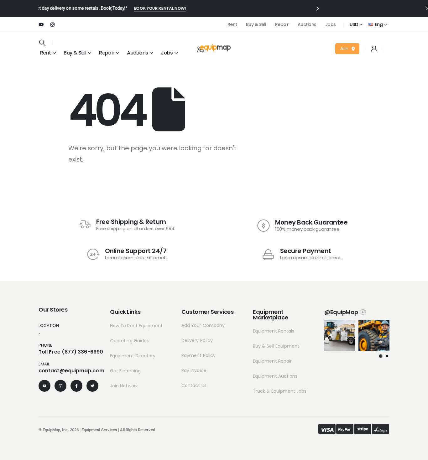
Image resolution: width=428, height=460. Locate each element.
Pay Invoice (193, 370)
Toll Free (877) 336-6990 (71, 351)
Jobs (330, 24)
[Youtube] (41, 24)
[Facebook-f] (76, 386)
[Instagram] (52, 24)
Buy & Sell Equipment (276, 346)
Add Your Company (203, 325)
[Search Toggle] (42, 42)
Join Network (124, 386)
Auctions (307, 24)
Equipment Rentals (273, 331)
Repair (282, 24)
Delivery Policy (197, 340)
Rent (232, 24)
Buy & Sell (256, 24)
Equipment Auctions (275, 376)
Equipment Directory (132, 356)
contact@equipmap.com (71, 370)
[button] (380, 356)
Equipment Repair (272, 361)
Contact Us (193, 385)
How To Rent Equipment (136, 326)
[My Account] (374, 49)
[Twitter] (92, 386)
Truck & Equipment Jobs (280, 391)
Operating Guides (129, 341)
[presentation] (110, 8)
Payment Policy (198, 355)
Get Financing (125, 371)
